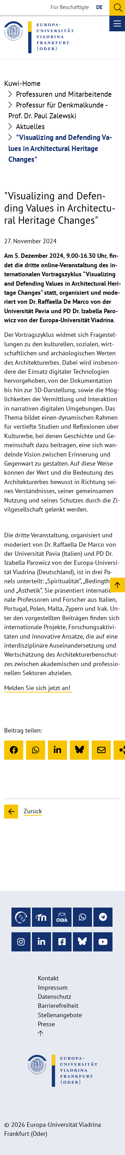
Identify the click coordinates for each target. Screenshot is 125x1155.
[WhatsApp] (35, 750)
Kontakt (48, 978)
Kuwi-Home (22, 83)
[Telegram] (102, 917)
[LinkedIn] (57, 750)
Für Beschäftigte (70, 6)
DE (99, 6)
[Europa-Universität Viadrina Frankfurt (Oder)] (39, 37)
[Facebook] (13, 750)
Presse (46, 1024)
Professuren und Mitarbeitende (64, 94)
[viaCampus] (21, 917)
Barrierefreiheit (58, 1006)
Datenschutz (54, 996)
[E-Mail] (101, 750)
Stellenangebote (60, 1015)
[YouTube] (102, 941)
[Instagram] (21, 941)
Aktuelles (30, 126)
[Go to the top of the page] (40, 1033)
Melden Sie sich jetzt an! (38, 688)
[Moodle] (41, 917)
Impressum (53, 987)
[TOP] (117, 584)
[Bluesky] (79, 750)
